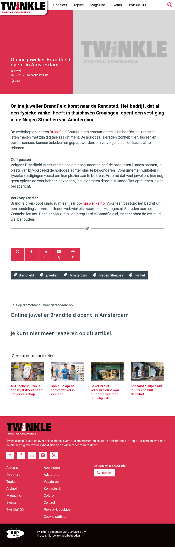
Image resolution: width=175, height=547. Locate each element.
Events (117, 5)
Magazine (97, 5)
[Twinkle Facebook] (21, 455)
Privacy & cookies (57, 510)
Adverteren (52, 475)
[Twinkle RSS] (54, 455)
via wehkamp (94, 203)
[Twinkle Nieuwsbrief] (43, 455)
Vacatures (51, 482)
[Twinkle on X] (10, 455)
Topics (79, 5)
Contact (49, 503)
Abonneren (52, 468)
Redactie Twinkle (37, 75)
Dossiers (60, 5)
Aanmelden (104, 472)
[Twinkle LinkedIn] (32, 455)
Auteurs (12, 468)
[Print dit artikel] (73, 254)
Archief (11, 488)
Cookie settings (55, 517)
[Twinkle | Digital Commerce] (23, 7)
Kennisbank (52, 488)
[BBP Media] (20, 534)
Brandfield (58, 132)
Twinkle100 (137, 5)
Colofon (49, 495)
